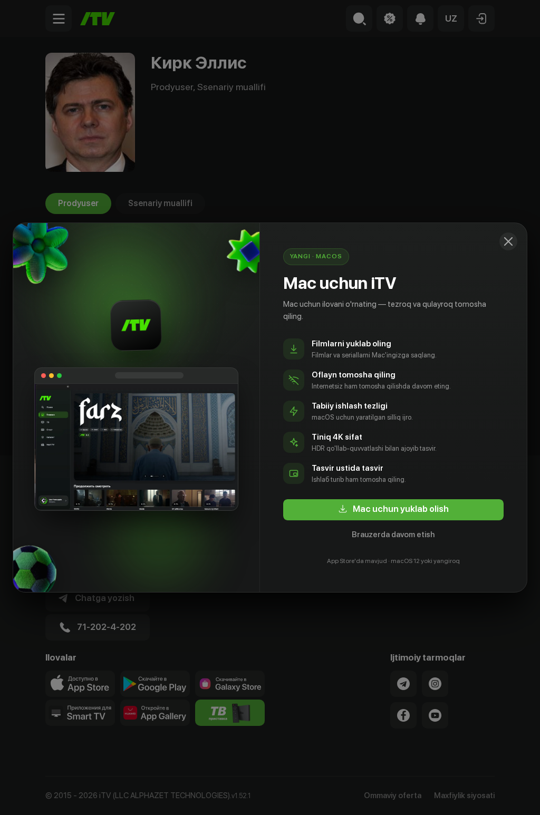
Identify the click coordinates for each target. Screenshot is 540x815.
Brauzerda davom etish (393, 534)
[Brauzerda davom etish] (508, 241)
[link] (393, 509)
